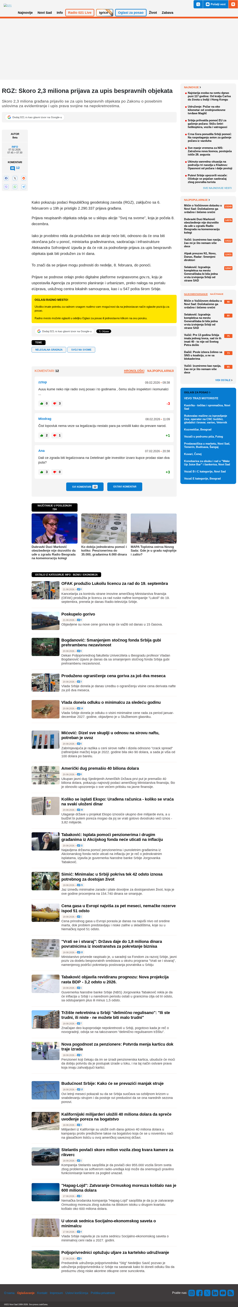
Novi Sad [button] (45, 12)
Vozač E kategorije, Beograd (202, 478)
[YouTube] (223, 1292)
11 (81, 845)
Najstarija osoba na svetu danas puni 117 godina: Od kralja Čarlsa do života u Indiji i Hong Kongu (209, 96)
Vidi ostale (223, 380)
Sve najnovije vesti (217, 188)
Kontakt (42, 1293)
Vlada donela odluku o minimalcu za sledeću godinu (111, 702)
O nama (9, 1293)
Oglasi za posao (196, 392)
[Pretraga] (198, 4)
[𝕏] (15, 178)
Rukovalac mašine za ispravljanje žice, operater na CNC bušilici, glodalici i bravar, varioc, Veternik (205, 419)
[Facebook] (6, 178)
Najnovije (191, 87)
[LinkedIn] (215, 1292)
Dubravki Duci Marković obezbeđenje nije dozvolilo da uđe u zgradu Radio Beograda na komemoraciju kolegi (53, 552)
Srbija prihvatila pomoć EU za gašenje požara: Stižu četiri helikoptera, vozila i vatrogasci (207, 124)
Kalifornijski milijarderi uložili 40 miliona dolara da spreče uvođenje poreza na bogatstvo (116, 1116)
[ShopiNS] (233, 4)
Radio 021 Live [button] (79, 12)
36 (81, 810)
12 (81, 1089)
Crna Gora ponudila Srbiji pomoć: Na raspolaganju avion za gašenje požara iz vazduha (210, 137)
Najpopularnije (196, 200)
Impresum (56, 1293)
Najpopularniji (160, 370)
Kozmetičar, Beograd (197, 429)
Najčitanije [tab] (216, 294)
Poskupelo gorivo (78, 614)
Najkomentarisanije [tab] (196, 294)
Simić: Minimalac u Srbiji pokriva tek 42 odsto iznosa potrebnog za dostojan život (112, 876)
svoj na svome (81, 349)
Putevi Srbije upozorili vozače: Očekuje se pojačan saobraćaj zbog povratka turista (207, 179)
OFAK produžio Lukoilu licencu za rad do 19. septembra (114, 583)
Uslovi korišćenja (76, 1293)
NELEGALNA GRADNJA (48, 349)
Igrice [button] (103, 12)
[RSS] (230, 1292)
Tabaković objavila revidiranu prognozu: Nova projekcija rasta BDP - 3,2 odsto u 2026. (115, 979)
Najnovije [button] (25, 12)
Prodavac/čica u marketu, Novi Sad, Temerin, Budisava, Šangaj (207, 445)
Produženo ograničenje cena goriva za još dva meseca (113, 675)
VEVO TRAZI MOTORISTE (201, 398)
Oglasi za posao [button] (131, 12)
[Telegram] (23, 187)
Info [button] (60, 12)
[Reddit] (23, 178)
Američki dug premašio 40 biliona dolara (100, 768)
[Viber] (6, 187)
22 (81, 952)
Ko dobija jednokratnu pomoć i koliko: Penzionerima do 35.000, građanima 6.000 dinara (104, 550)
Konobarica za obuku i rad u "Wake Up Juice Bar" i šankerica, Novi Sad (207, 462)
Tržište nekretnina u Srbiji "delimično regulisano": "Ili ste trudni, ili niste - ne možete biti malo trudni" (115, 1015)
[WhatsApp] (15, 187)
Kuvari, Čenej (193, 454)
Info (15, 146)
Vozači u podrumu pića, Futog (203, 436)
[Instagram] (192, 1292)
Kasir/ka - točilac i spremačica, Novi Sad (207, 407)
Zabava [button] (167, 12)
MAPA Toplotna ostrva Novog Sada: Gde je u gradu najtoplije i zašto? (153, 550)
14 (81, 708)
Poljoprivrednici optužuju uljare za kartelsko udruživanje (115, 1252)
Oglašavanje (26, 1293)
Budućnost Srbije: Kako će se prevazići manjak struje (112, 1083)
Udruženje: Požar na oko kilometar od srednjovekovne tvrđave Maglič (206, 110)
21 (81, 885)
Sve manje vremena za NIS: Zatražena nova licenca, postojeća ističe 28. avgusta (210, 151)
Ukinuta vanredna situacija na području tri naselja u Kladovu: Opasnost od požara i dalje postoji (210, 165)
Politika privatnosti (103, 1293)
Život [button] (153, 12)
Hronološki (134, 370)
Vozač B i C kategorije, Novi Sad (205, 471)
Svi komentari (84, 486)
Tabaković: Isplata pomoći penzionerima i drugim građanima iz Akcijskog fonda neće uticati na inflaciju (112, 837)
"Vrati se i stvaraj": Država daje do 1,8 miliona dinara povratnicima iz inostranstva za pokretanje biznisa (111, 944)
